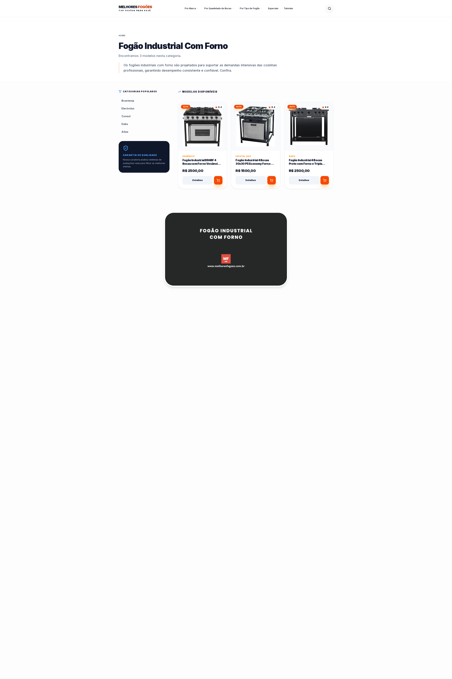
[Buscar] (329, 8)
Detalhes (197, 180)
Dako (124, 123)
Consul (125, 116)
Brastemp (127, 100)
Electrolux (127, 108)
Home (122, 35)
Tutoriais (288, 8)
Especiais (273, 8)
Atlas (124, 131)
